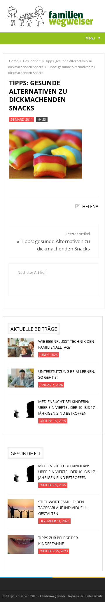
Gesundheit (32, 61)
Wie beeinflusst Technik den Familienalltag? (66, 344)
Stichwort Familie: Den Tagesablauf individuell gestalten (62, 507)
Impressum (75, 596)
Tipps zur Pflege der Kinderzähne (58, 540)
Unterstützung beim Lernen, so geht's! (66, 374)
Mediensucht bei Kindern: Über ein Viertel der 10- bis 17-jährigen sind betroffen (67, 407)
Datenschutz (93, 596)
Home (13, 61)
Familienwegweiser (52, 596)
